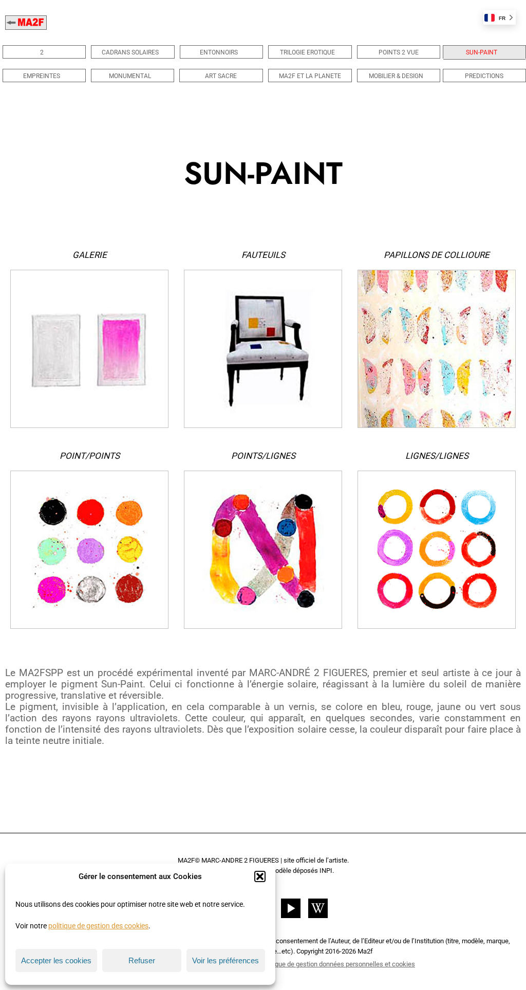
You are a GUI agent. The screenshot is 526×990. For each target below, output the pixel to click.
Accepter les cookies (56, 960)
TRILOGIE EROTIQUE (307, 52)
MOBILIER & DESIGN (396, 76)
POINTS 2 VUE (399, 52)
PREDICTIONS (484, 76)
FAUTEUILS (263, 255)
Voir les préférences (225, 960)
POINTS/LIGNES (263, 456)
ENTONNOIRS (219, 52)
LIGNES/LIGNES (436, 456)
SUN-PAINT (481, 52)
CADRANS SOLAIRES (130, 52)
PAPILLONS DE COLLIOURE (437, 255)
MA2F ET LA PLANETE (310, 76)
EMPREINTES (41, 76)
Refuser (141, 960)
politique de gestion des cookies (98, 926)
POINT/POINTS (90, 456)
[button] (260, 876)
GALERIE (89, 255)
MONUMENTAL (130, 76)
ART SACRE (221, 76)
